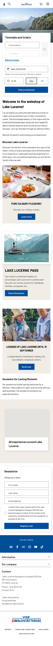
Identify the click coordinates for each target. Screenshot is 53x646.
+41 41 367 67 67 (15, 587)
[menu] (48, 4)
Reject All (26, 634)
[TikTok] (42, 547)
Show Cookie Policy (32, 620)
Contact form (8, 590)
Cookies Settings (26, 627)
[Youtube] (36, 547)
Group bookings (9, 600)
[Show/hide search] (9, 4)
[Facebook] (17, 547)
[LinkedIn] (11, 547)
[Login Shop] (41, 4)
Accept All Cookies (26, 641)
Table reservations (10, 597)
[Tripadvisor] (23, 547)
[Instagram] (29, 547)
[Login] (4, 4)
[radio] (31, 81)
